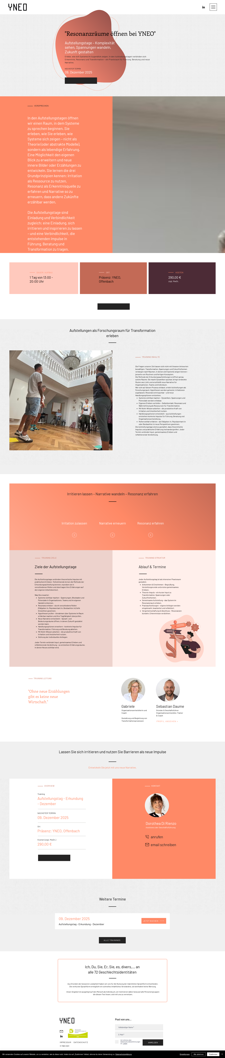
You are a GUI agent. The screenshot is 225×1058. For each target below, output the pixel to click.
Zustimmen (213, 1054)
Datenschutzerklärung (123, 1054)
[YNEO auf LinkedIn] (203, 7)
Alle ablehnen (199, 1054)
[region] (74, 524)
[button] (213, 7)
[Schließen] (222, 1054)
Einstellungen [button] (185, 1054)
